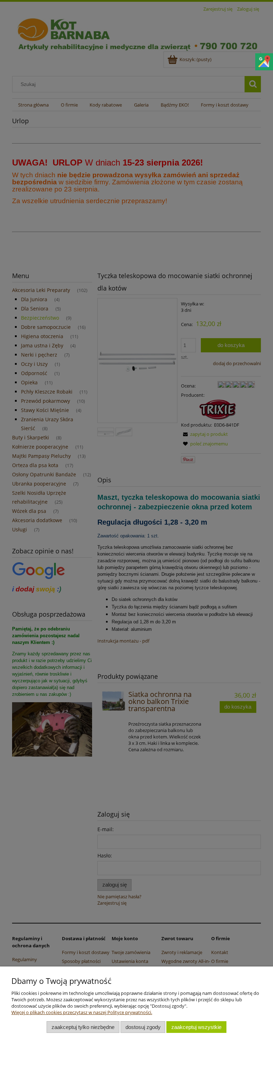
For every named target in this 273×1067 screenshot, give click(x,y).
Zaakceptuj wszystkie (196, 1027)
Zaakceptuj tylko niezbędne (83, 1027)
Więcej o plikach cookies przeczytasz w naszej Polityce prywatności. (81, 1012)
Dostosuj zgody (143, 1027)
